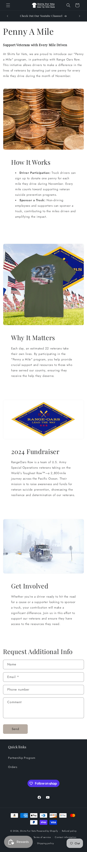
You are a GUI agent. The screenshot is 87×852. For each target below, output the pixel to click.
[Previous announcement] (7, 16)
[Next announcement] (79, 16)
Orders (12, 767)
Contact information (65, 837)
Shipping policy (45, 843)
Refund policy (69, 831)
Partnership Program (21, 758)
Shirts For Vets (28, 831)
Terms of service (42, 837)
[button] (8, 5)
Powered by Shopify (47, 831)
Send (15, 729)
